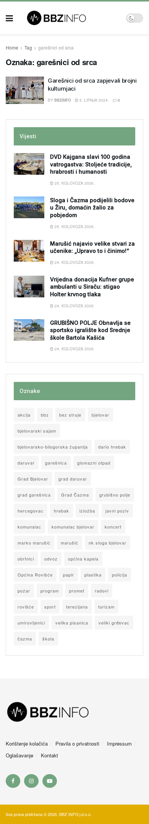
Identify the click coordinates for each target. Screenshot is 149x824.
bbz (45, 415)
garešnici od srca (56, 47)
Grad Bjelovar (33, 479)
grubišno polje (114, 495)
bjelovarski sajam (37, 431)
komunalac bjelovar (73, 527)
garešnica (56, 463)
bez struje (70, 415)
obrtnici (26, 559)
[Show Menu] (9, 18)
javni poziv (117, 511)
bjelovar (100, 415)
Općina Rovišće (35, 575)
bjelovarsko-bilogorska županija (53, 447)
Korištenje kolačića (27, 743)
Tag (28, 47)
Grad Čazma (75, 495)
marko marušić (34, 543)
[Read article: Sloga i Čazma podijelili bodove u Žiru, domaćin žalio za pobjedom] (29, 207)
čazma (25, 639)
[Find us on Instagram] (31, 781)
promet (76, 591)
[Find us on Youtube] (49, 781)
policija (119, 575)
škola (48, 639)
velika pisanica (71, 623)
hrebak (61, 511)
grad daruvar (72, 479)
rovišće (26, 607)
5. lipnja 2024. (93, 100)
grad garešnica (34, 495)
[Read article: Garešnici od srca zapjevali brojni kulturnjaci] (25, 90)
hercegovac (31, 511)
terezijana (77, 607)
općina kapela (83, 559)
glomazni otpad (93, 463)
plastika (93, 575)
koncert (113, 527)
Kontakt (49, 755)
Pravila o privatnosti (77, 743)
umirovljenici (31, 623)
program (49, 591)
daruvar (26, 463)
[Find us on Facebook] (13, 781)
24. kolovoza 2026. (74, 262)
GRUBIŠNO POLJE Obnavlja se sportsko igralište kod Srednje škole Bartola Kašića (90, 330)
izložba (87, 511)
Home (12, 47)
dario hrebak (112, 447)
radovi (102, 591)
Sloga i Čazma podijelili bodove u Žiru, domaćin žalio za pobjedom (92, 207)
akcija (24, 415)
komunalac (29, 527)
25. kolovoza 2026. (74, 183)
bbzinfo (62, 100)
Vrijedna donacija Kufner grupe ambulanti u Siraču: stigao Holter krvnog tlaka (92, 286)
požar (24, 591)
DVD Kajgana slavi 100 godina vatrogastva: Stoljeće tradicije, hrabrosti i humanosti (91, 164)
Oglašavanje (19, 755)
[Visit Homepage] (69, 18)
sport (50, 607)
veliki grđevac (114, 623)
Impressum (119, 743)
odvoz (51, 559)
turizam (106, 607)
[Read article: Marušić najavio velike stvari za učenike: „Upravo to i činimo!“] (29, 251)
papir (68, 575)
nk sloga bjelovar (107, 543)
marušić (69, 543)
